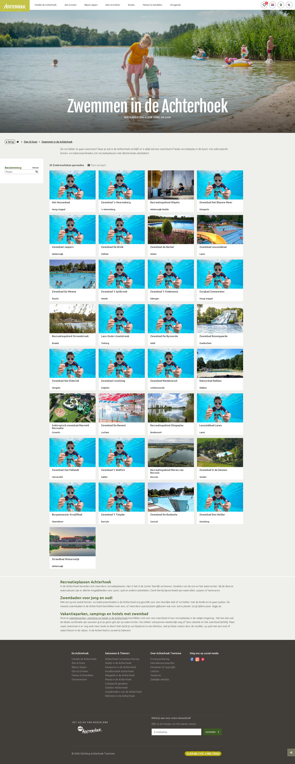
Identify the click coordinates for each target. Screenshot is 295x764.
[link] (72, 191)
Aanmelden (211, 732)
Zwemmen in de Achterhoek (56, 141)
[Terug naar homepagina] (17, 141)
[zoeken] (289, 5)
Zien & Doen (71, 5)
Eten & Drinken (113, 5)
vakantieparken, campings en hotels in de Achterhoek (98, 618)
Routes (131, 5)
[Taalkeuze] (272, 5)
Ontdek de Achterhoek (46, 5)
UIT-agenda (175, 5)
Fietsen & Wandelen (152, 5)
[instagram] (197, 659)
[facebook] (192, 659)
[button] (264, 5)
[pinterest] (203, 659)
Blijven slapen (91, 5)
